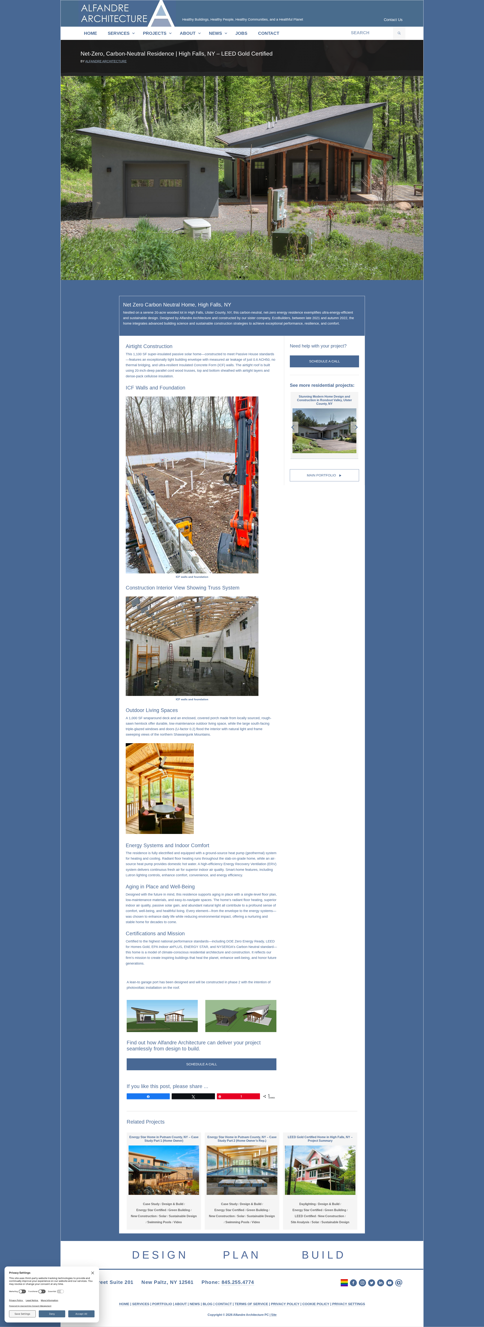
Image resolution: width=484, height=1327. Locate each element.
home (90, 33)
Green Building (179, 1210)
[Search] (399, 33)
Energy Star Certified (151, 1210)
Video (178, 1222)
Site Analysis (300, 1222)
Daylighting (307, 1204)
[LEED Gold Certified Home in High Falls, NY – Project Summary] (320, 1181)
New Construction (144, 1216)
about (187, 33)
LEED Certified (305, 1216)
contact (268, 33)
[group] (324, 429)
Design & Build (172, 1204)
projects (154, 33)
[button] (201, 1064)
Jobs (241, 33)
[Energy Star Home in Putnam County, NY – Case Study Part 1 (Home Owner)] (164, 1181)
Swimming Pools (159, 1222)
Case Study (151, 1204)
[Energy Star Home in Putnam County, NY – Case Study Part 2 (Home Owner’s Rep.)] (242, 1181)
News (215, 33)
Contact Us (393, 20)
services (119, 33)
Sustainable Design (183, 1216)
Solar (163, 1216)
